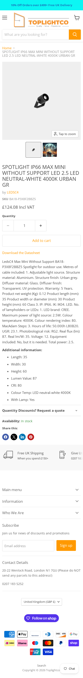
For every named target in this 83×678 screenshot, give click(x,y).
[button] (33, 149)
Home (7, 48)
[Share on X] (14, 437)
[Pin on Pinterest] (30, 437)
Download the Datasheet (21, 252)
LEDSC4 (13, 192)
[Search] (75, 34)
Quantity (8, 216)
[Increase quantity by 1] (40, 225)
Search (41, 665)
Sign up (66, 545)
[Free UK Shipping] (31, 455)
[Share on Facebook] (5, 437)
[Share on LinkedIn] (22, 437)
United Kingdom (39, 602)
